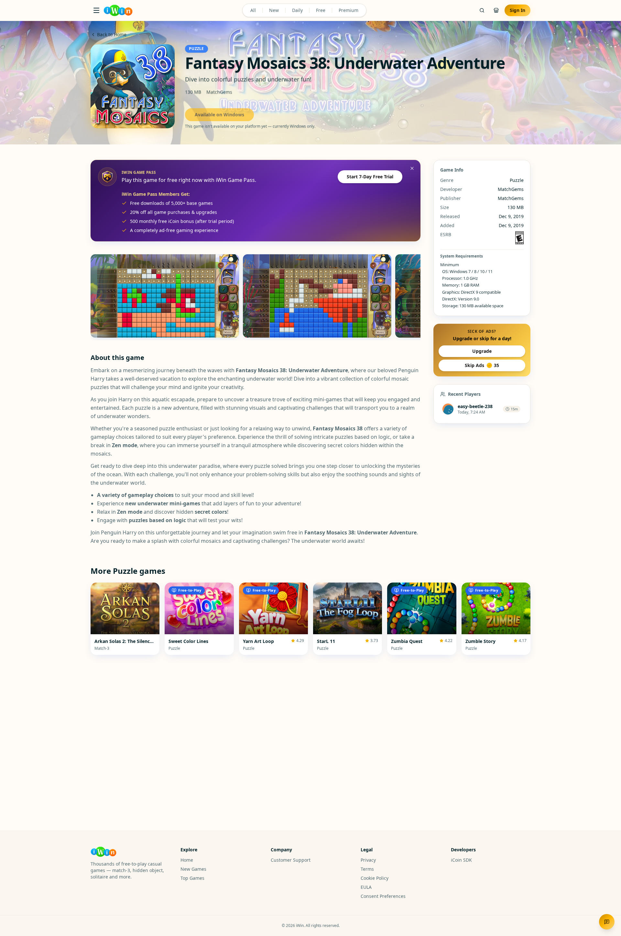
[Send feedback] (607, 922)
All (253, 10)
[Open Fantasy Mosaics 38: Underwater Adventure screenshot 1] (165, 296)
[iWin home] (118, 10)
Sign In (517, 10)
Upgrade (482, 351)
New (274, 10)
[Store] (496, 10)
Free (320, 10)
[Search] (482, 10)
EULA (366, 887)
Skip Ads (482, 365)
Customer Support (290, 860)
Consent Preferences (383, 896)
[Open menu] (96, 10)
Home (186, 860)
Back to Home (111, 34)
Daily (297, 10)
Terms (367, 869)
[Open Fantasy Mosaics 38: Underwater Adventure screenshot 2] (317, 296)
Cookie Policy (374, 878)
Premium (348, 10)
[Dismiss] (412, 168)
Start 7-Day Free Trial (370, 177)
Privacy (368, 860)
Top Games (192, 878)
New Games (193, 869)
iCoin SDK (461, 860)
